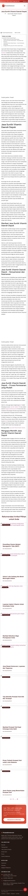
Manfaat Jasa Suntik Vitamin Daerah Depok (11, 39)
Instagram (13, 893)
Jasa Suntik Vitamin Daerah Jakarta (17, 427)
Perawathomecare (8, 832)
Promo (2, 854)
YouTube (17, 893)
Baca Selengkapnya (7, 548)
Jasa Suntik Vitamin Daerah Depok (9, 38)
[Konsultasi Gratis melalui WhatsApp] (25, 889)
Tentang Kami (4, 847)
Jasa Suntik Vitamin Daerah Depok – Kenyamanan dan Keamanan (13, 41)
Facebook (3, 893)
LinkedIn (8, 893)
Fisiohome (3, 863)
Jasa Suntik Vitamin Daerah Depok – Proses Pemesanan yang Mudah (13, 44)
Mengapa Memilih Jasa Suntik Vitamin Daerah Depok (13, 45)
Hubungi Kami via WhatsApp (14, 819)
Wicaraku (3, 865)
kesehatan (3, 52)
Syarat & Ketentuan (5, 856)
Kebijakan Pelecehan (6, 867)
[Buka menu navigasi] (24, 5)
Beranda (3, 844)
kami (21, 405)
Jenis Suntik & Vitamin (6, 849)
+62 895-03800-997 (15, 407)
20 (17, 799)
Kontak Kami (4, 851)
